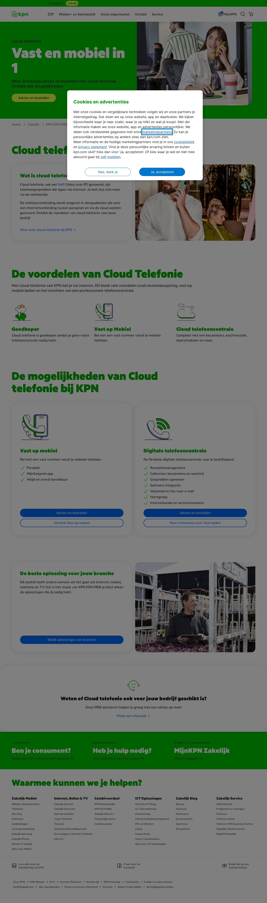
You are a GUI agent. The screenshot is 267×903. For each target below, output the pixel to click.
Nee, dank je (108, 172)
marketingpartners (157, 132)
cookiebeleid (184, 142)
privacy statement (92, 147)
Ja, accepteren (162, 172)
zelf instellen (110, 157)
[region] (135, 135)
